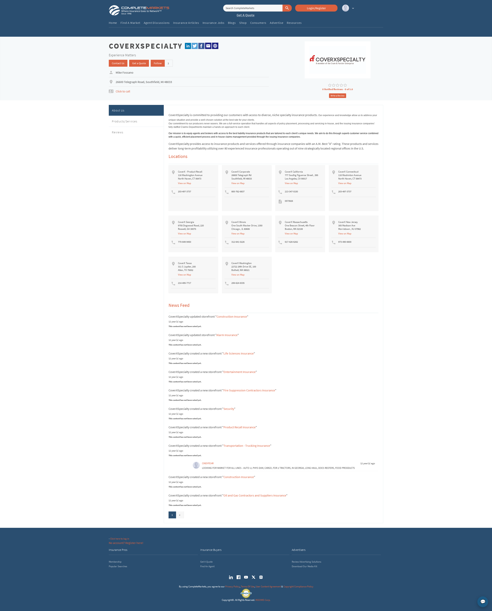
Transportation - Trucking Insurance (247, 445)
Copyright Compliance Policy (298, 586)
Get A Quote (245, 15)
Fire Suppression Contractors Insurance (249, 390)
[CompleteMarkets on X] (253, 577)
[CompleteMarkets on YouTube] (246, 577)
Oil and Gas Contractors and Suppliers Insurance (255, 495)
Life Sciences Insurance (239, 353)
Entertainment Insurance (240, 372)
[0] (330, 85)
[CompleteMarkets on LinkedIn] (231, 577)
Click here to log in (119, 538)
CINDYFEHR (208, 463)
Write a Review (338, 95)
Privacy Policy (232, 586)
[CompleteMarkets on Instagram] (261, 577)
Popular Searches (118, 566)
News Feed (179, 305)
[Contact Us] (208, 45)
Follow (158, 63)
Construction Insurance (232, 316)
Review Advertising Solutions (306, 561)
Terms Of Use (247, 586)
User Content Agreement (268, 586)
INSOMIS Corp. (262, 600)
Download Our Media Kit (304, 566)
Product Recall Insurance (240, 427)
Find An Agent (207, 566)
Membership (115, 561)
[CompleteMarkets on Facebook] (238, 577)
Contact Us (118, 63)
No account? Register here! (126, 543)
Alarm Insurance (227, 335)
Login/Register (316, 8)
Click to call (123, 91)
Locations (178, 156)
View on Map (184, 183)
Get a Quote (139, 63)
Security (229, 409)
